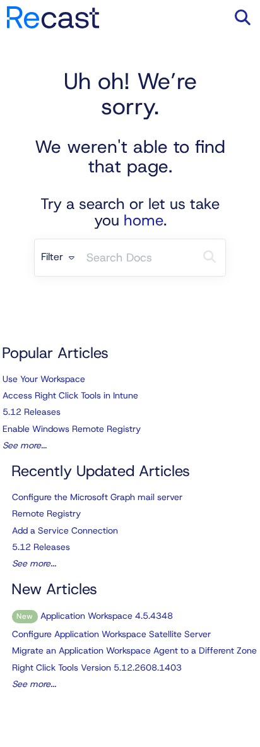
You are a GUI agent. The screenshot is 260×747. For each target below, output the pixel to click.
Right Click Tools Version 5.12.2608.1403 (97, 667)
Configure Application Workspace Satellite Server (111, 634)
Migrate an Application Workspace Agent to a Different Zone (134, 650)
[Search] (209, 257)
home (143, 220)
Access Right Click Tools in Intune (70, 395)
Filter (53, 256)
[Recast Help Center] (53, 11)
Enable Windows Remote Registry (72, 428)
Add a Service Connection (65, 530)
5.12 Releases (32, 411)
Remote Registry (46, 513)
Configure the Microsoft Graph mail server (97, 497)
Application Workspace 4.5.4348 (94, 615)
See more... (25, 445)
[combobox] (137, 257)
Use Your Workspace (44, 379)
